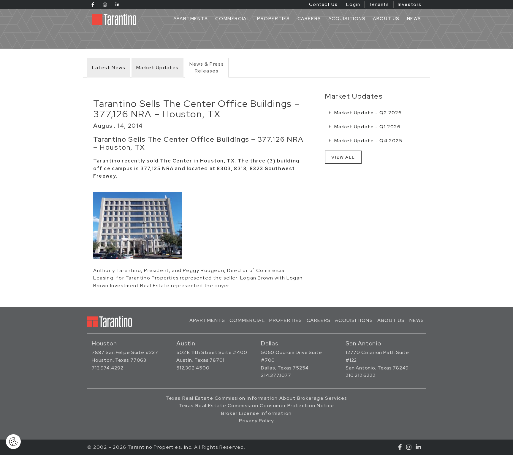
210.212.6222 (361, 375)
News (414, 19)
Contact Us (323, 4)
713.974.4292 (108, 368)
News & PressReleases (206, 67)
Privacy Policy (256, 421)
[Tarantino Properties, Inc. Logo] (115, 19)
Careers (309, 19)
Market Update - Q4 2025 (367, 141)
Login (353, 4)
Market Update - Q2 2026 (367, 113)
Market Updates (157, 67)
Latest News (109, 67)
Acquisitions (346, 19)
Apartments (190, 19)
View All (343, 157)
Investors (410, 4)
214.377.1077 (276, 375)
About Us (386, 19)
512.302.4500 (193, 368)
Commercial (232, 19)
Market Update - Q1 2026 (366, 127)
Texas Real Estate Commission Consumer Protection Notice (256, 405)
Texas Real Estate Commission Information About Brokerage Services (256, 398)
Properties (273, 19)
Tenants (379, 4)
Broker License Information (256, 413)
